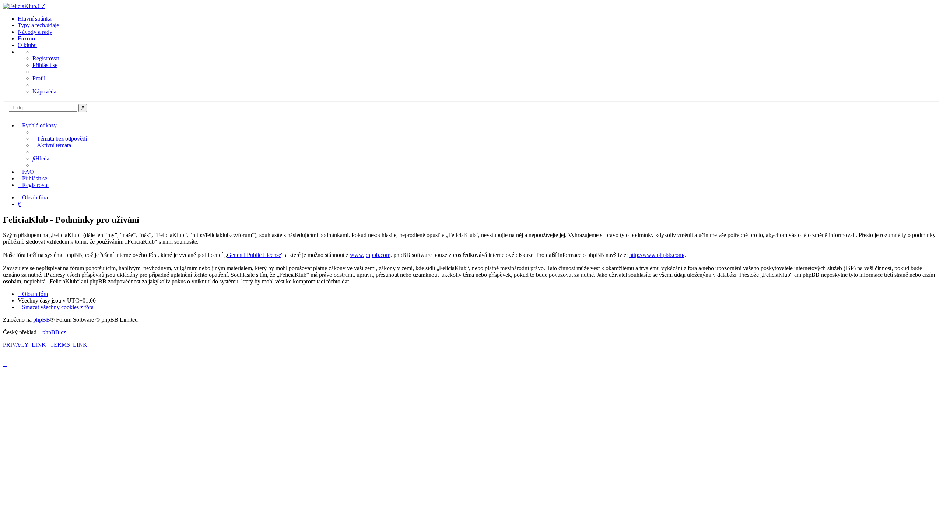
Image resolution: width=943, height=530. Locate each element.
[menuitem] (59, 138)
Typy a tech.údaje (38, 25)
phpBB (41, 320)
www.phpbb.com (370, 255)
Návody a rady (35, 32)
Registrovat (45, 58)
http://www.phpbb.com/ (656, 255)
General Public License (254, 255)
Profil (38, 78)
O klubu (27, 45)
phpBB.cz (54, 332)
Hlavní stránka (35, 18)
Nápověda (44, 91)
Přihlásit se (44, 65)
